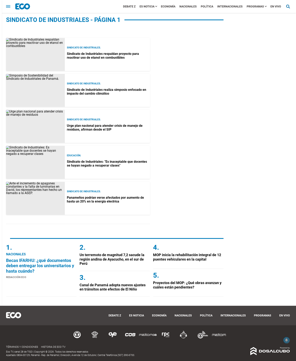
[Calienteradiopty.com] (183, 338)
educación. (74, 155)
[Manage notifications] (286, 340)
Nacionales (188, 6)
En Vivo (275, 6)
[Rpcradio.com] (166, 338)
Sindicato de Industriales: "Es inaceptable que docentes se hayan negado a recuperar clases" (107, 163)
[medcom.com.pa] (219, 338)
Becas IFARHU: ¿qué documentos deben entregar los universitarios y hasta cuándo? (40, 266)
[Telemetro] (77, 338)
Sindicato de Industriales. (84, 47)
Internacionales (230, 6)
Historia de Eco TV (53, 346)
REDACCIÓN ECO (16, 277)
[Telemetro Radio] (201, 338)
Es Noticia (147, 6)
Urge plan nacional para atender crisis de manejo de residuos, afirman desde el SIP (105, 127)
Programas (255, 6)
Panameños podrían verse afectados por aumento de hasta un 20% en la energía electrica (105, 199)
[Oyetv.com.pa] (112, 338)
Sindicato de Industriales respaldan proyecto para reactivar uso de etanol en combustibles (103, 55)
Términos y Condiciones (22, 346)
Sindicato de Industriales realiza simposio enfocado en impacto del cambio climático (106, 91)
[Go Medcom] (148, 338)
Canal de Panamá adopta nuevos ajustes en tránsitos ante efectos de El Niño (113, 287)
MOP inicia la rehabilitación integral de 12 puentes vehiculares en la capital (187, 257)
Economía (168, 6)
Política (207, 6)
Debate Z (129, 6)
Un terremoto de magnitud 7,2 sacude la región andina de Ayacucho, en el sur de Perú (112, 259)
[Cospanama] (130, 338)
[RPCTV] (95, 338)
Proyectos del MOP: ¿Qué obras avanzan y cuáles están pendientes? (187, 285)
